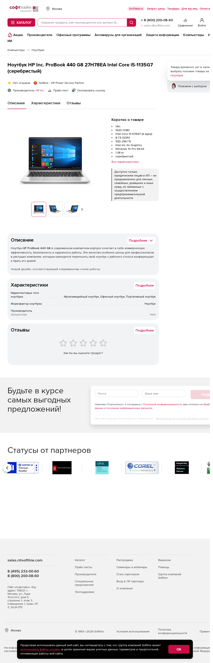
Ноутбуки (177, 75)
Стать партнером (127, 574)
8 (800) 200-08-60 (158, 20)
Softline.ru (136, 8)
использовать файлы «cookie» (40, 649)
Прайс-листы (83, 567)
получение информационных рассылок (129, 408)
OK (179, 649)
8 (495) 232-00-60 (23, 571)
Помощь (163, 567)
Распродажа (124, 560)
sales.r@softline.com (157, 25)
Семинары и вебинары (131, 567)
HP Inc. (40, 90)
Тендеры (173, 8)
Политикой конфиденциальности (162, 404)
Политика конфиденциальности (172, 631)
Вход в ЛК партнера (130, 581)
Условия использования (133, 631)
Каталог (80, 560)
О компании (124, 588)
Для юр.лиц (189, 8)
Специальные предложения (84, 583)
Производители (85, 574)
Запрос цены (156, 8)
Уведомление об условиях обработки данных (182, 418)
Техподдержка (84, 591)
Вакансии (164, 560)
